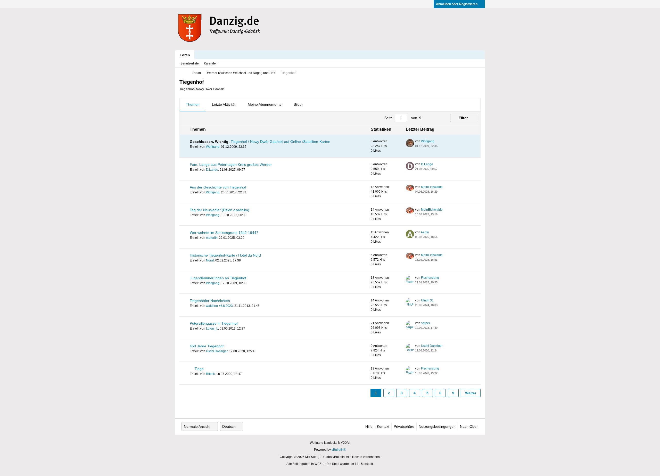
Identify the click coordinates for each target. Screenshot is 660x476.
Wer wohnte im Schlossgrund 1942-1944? (224, 233)
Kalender (210, 63)
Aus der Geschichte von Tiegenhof (218, 187)
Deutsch (229, 426)
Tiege (199, 369)
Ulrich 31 (427, 300)
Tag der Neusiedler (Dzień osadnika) (219, 210)
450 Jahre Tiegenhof (207, 346)
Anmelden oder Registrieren (456, 4)
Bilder (298, 104)
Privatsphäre (404, 426)
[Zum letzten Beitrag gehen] (441, 146)
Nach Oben (469, 426)
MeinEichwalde (432, 187)
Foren (185, 55)
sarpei (425, 323)
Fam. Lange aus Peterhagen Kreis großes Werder (231, 164)
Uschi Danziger (216, 351)
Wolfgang (212, 147)
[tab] (193, 104)
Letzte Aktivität (223, 104)
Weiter (470, 393)
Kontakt (383, 426)
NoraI (210, 260)
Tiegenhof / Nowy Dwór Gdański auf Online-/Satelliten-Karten (280, 141)
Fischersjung (430, 278)
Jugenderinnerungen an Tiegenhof (218, 278)
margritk (211, 238)
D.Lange (212, 169)
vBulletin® (339, 450)
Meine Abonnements (264, 104)
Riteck (210, 374)
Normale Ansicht (197, 426)
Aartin (425, 232)
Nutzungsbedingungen (437, 426)
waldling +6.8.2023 (219, 306)
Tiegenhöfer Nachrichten (210, 301)
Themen (193, 104)
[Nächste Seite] (437, 118)
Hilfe (369, 426)
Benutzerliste (189, 63)
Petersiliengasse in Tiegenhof (214, 323)
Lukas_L (212, 328)
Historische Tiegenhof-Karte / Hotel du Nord (225, 255)
